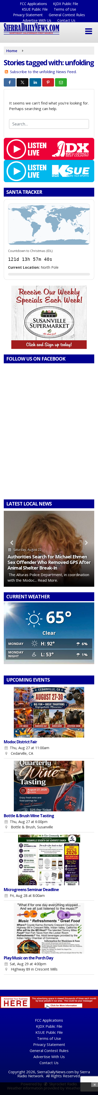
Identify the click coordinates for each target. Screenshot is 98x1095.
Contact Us (66, 20)
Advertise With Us (37, 20)
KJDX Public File (65, 3)
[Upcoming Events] (49, 712)
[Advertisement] (49, 317)
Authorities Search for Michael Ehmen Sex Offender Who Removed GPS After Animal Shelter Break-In (49, 562)
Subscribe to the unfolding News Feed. (43, 71)
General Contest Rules (67, 14)
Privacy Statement (28, 14)
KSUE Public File (35, 9)
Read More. (48, 580)
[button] (88, 31)
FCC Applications (33, 3)
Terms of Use (65, 9)
